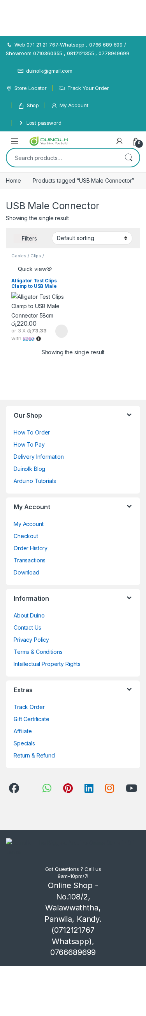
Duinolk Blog (29, 468)
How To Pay (29, 444)
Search (128, 158)
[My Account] (119, 141)
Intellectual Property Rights (47, 664)
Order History (30, 548)
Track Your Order (88, 88)
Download (26, 572)
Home (13, 180)
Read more (60, 331)
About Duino (29, 615)
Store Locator (30, 88)
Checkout (26, 536)
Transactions (30, 560)
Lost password (44, 123)
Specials (24, 743)
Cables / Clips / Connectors (27, 258)
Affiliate (23, 731)
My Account (74, 105)
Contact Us (27, 627)
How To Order (32, 432)
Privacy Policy (31, 639)
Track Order (29, 707)
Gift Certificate (31, 719)
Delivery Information (39, 456)
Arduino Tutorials (35, 480)
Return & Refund (34, 755)
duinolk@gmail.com (49, 71)
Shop (33, 105)
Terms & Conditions (38, 651)
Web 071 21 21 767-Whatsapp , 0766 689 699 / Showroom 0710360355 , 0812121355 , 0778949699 (67, 48)
